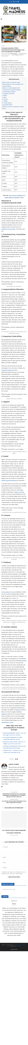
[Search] (26, 19)
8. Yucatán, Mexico (7, 103)
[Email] (18, 1)
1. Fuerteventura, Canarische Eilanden (11, 90)
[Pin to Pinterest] (15, 759)
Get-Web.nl (18, 946)
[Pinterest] (13, 1)
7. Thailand (4, 101)
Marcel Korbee (13, 53)
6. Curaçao (5, 99)
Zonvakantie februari (7, 104)
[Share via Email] (17, 759)
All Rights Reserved (18, 944)
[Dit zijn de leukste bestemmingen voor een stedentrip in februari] (14, 819)
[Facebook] (9, 1)
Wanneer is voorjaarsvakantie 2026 (11, 88)
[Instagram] (11, 1)
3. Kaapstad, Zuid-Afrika (8, 93)
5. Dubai (4, 97)
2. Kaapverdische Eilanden (8, 91)
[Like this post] (11, 759)
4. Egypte (4, 95)
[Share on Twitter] (14, 759)
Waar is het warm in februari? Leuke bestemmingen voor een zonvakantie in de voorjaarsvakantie (12, 84)
